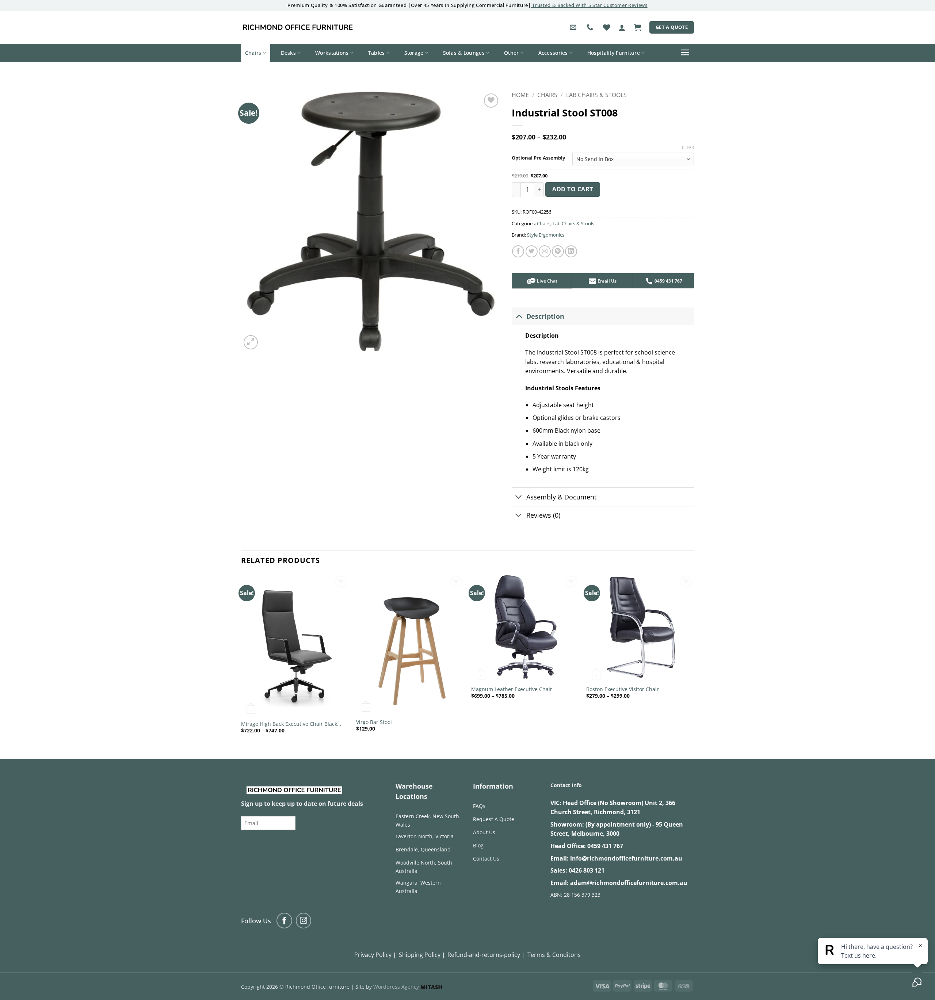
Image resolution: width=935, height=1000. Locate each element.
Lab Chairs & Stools (596, 95)
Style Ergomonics (545, 234)
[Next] (693, 660)
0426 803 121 (586, 870)
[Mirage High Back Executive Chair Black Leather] (295, 645)
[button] (622, 27)
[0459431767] (591, 27)
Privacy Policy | (375, 955)
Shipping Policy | (422, 955)
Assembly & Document (561, 497)
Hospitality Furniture (613, 52)
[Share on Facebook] (518, 251)
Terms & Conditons (554, 955)
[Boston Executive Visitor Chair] (640, 628)
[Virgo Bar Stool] (410, 644)
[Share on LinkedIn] (571, 251)
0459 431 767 (605, 846)
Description (545, 316)
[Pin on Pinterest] (558, 251)
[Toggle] (519, 316)
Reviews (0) (543, 515)
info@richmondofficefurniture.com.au (626, 858)
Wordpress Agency (396, 986)
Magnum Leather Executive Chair (511, 689)
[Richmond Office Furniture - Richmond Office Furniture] (297, 27)
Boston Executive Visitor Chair (622, 689)
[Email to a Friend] (545, 251)
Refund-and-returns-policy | (486, 955)
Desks (288, 52)
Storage (414, 52)
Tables (376, 52)
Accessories (553, 52)
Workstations (331, 52)
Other (511, 52)
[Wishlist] (606, 27)
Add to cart (572, 189)
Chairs (253, 52)
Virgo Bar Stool (374, 722)
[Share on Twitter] (532, 251)
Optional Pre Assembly (538, 158)
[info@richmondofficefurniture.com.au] (574, 27)
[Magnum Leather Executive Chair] (525, 628)
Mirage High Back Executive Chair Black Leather (289, 724)
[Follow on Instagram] (304, 920)
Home (520, 95)
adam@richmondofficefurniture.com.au (628, 883)
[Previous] (241, 660)
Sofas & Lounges (464, 52)
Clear (688, 147)
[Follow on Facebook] (284, 920)
